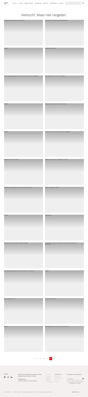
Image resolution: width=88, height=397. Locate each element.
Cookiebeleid (16, 392)
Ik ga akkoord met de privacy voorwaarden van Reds (76, 382)
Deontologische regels (45, 392)
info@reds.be (21, 379)
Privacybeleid (7, 392)
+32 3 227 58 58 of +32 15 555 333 (27, 380)
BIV (37, 392)
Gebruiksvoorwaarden (28, 392)
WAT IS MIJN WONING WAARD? (73, 3)
